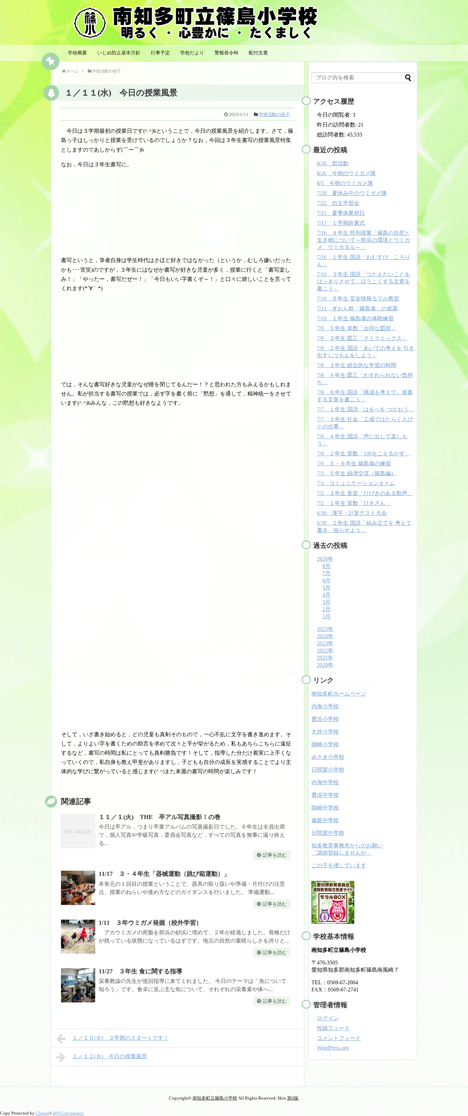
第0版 (292, 1098)
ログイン (328, 1018)
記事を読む (275, 855)
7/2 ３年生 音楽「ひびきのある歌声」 (365, 493)
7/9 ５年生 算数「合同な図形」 (356, 328)
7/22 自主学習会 (338, 203)
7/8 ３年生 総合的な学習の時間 (356, 365)
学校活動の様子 (274, 114)
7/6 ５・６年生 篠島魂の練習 (354, 463)
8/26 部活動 (332, 163)
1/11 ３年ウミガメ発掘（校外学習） (150, 922)
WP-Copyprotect (68, 1113)
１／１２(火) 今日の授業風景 (109, 1056)
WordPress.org (333, 1048)
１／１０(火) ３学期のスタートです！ (120, 1038)
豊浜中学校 (325, 795)
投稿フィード (333, 1028)
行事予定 (160, 52)
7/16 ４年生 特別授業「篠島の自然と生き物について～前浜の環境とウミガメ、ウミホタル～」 (363, 240)
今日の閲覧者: (335, 115)
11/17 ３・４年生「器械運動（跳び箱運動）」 (164, 873)
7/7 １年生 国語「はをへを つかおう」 (365, 409)
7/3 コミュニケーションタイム (356, 483)
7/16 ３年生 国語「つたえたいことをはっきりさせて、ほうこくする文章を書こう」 (363, 281)
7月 (326, 573)
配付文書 (258, 52)
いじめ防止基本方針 (118, 52)
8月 (326, 566)
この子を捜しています (338, 865)
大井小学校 (325, 732)
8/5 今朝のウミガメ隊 (345, 183)
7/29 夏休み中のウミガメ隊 (352, 193)
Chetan (42, 1113)
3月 (326, 602)
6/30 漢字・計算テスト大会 (352, 513)
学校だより (192, 52)
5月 (326, 588)
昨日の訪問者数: (337, 125)
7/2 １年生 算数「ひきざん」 (354, 503)
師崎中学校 (325, 807)
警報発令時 (226, 52)
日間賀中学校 (327, 833)
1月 (326, 616)
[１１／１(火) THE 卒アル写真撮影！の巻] (78, 831)
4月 (326, 595)
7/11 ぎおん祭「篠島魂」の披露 (357, 308)
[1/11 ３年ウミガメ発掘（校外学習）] (78, 937)
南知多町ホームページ (338, 694)
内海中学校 (325, 782)
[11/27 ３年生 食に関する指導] (78, 985)
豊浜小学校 (325, 719)
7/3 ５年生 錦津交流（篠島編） (356, 473)
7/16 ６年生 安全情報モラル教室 (358, 298)
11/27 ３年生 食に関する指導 (140, 971)
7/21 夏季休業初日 (341, 213)
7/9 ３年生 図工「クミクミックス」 (362, 338)
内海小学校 (325, 706)
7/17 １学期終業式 (341, 223)
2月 (326, 609)
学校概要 (77, 52)
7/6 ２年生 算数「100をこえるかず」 (363, 453)
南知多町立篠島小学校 (215, 1098)
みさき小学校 (327, 757)
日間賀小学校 (327, 770)
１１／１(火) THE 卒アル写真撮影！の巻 (160, 817)
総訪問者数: (332, 135)
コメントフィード (339, 1038)
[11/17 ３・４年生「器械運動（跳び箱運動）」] (78, 888)
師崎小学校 (325, 744)
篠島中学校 (325, 820)
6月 (326, 580)
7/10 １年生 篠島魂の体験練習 (355, 318)
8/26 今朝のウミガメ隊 (346, 173)
